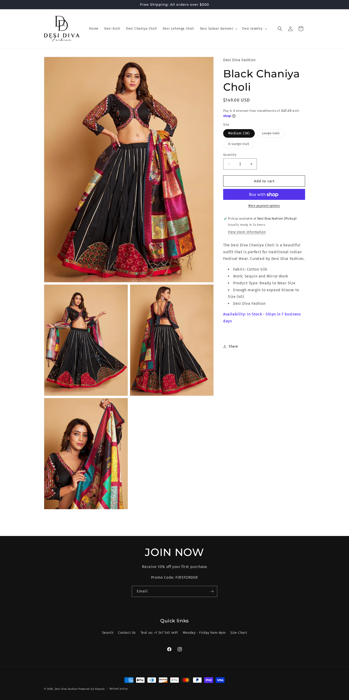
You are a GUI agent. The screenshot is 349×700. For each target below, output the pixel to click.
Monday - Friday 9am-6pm (204, 633)
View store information (247, 232)
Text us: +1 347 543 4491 (159, 633)
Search (107, 633)
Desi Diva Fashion (66, 689)
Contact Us (127, 633)
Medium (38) (239, 133)
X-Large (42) (241, 145)
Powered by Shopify (91, 689)
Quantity (229, 154)
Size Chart (238, 633)
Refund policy (118, 688)
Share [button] (233, 347)
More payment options (264, 206)
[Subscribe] (212, 591)
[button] (218, 29)
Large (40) (273, 134)
